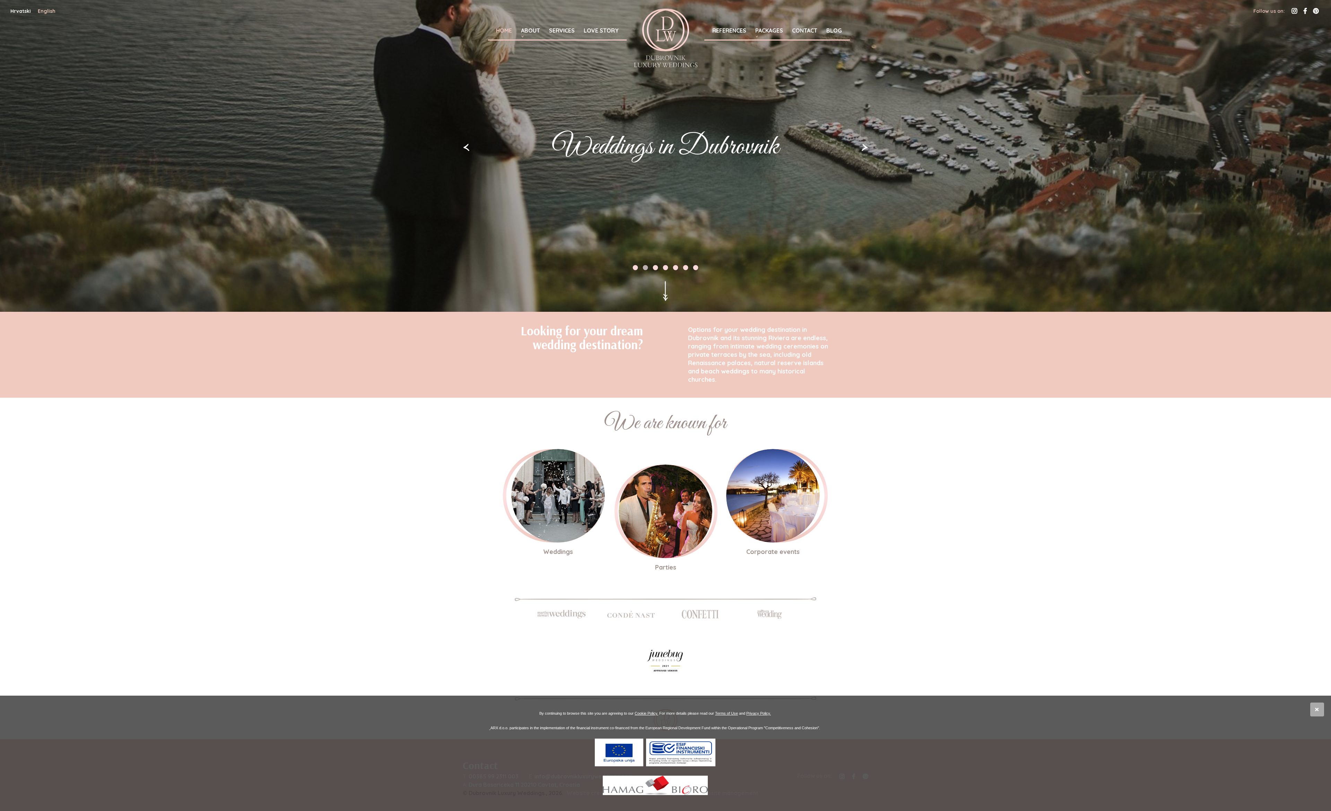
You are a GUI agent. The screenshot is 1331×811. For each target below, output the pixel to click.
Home (504, 30)
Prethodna (466, 147)
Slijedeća (864, 147)
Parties (665, 567)
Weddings (558, 552)
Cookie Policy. (646, 713)
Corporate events (773, 552)
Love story (601, 30)
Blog (834, 30)
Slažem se (1317, 709)
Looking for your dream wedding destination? (582, 337)
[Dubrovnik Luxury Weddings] (665, 38)
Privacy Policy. (758, 713)
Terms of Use (726, 713)
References (729, 30)
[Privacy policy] (489, 728)
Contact (804, 30)
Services (562, 30)
